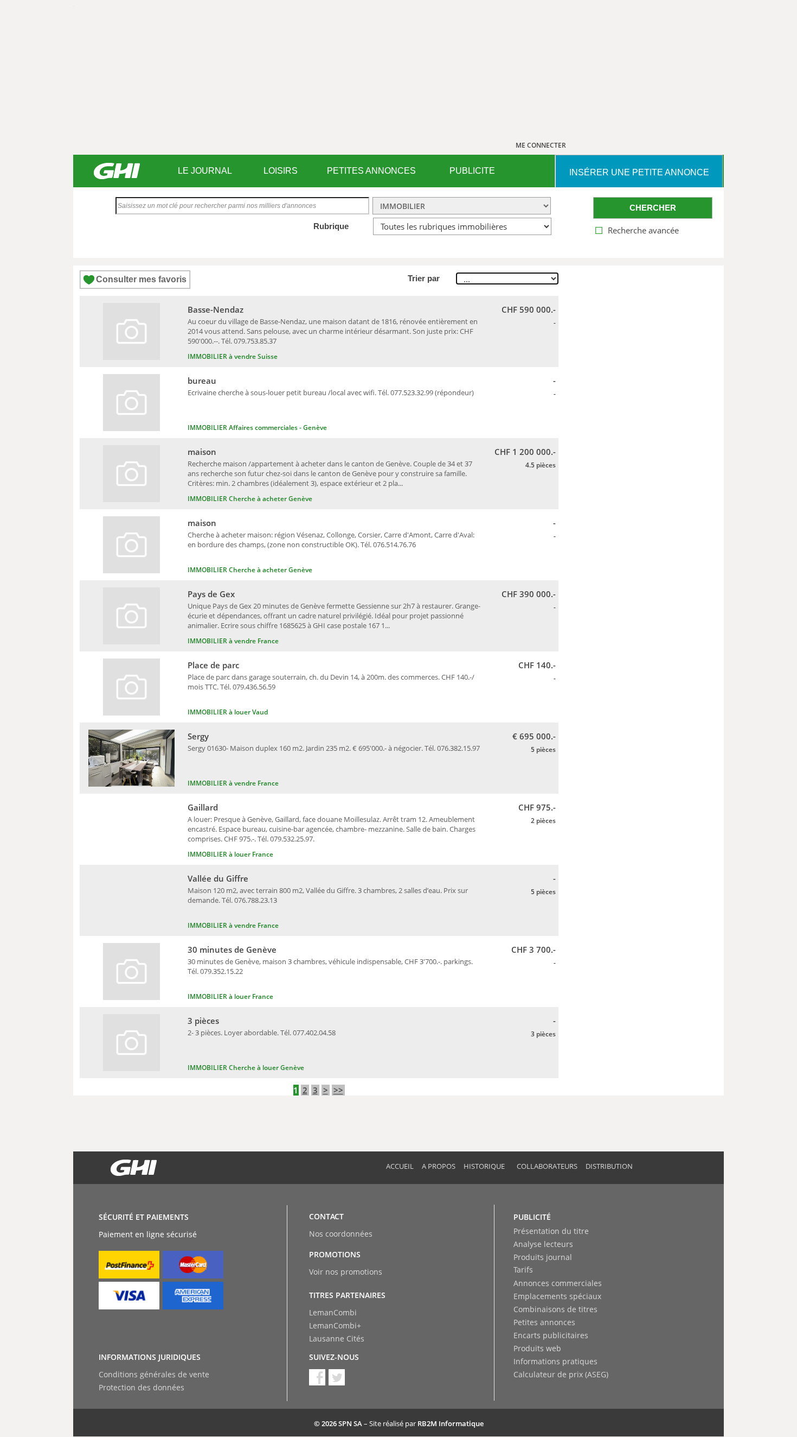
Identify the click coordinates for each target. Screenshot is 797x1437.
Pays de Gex (211, 593)
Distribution (609, 1166)
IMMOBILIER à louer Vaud (228, 712)
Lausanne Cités (336, 1338)
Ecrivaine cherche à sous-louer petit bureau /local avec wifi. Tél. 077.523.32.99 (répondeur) (331, 392)
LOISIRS (280, 170)
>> (338, 1090)
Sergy (198, 736)
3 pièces (203, 1020)
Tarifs (523, 1269)
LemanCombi (333, 1312)
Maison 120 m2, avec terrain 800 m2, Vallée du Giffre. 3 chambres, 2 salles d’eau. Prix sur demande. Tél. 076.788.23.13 (328, 895)
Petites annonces (544, 1322)
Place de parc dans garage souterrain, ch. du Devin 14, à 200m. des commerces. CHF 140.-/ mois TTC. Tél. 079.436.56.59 (331, 682)
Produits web (537, 1348)
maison (202, 451)
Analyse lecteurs (543, 1244)
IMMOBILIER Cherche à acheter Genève (250, 498)
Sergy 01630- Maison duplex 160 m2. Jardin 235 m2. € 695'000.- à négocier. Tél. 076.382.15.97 (334, 748)
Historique (484, 1166)
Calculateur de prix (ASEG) (560, 1374)
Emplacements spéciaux (557, 1296)
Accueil (400, 1166)
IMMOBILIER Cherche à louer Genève (246, 1067)
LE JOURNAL (205, 170)
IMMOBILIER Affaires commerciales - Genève (257, 427)
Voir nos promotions (345, 1272)
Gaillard (203, 807)
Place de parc (213, 665)
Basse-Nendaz (215, 309)
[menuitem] (204, 171)
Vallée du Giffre (218, 878)
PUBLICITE (472, 170)
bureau (202, 380)
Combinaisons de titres (555, 1309)
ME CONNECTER (541, 145)
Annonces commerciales (557, 1283)
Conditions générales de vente (154, 1374)
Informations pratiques (555, 1361)
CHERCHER (652, 207)
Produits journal (542, 1257)
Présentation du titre (551, 1231)
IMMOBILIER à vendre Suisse (233, 356)
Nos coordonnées (340, 1234)
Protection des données (141, 1387)
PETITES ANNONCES (371, 170)
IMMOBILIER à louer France (230, 854)
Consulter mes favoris (141, 279)
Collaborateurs (547, 1166)
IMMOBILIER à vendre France (233, 640)
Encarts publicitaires (550, 1335)
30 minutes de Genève (232, 949)
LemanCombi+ (335, 1325)
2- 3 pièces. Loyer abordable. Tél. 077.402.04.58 (262, 1032)
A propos (438, 1166)
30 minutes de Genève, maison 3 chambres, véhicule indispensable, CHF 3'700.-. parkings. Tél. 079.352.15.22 (330, 966)
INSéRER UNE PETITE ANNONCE (639, 172)
